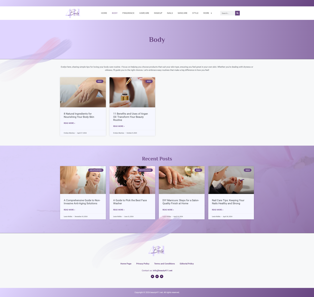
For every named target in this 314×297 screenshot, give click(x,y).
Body (115, 13)
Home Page (125, 263)
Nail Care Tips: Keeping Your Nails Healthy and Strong (228, 202)
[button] (152, 276)
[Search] (237, 13)
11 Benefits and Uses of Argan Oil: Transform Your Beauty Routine (130, 116)
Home (104, 13)
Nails (170, 13)
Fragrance (128, 13)
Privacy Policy (142, 263)
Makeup (158, 13)
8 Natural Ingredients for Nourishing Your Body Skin (79, 115)
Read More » (69, 123)
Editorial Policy (187, 263)
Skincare (182, 13)
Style (195, 13)
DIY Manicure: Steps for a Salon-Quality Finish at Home (181, 202)
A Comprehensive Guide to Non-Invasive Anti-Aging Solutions (82, 202)
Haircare (144, 13)
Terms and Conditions (164, 263)
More (206, 13)
